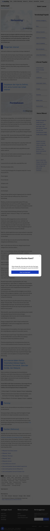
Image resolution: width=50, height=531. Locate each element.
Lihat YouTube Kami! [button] (25, 272)
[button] (39, 256)
